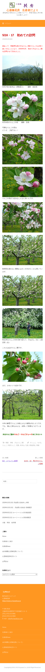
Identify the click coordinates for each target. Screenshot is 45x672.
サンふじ (33, 443)
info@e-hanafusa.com (15, 618)
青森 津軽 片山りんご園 (15, 443)
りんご (4, 445)
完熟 (17, 445)
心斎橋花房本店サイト (9, 556)
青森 (37, 445)
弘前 (27, 445)
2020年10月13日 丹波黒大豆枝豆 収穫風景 (17, 507)
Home (4, 536)
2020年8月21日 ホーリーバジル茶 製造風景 (16, 512)
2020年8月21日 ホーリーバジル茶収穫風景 (16, 517)
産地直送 (32, 445)
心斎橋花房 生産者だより (22, 10)
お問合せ (5, 561)
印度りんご (11, 445)
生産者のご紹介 (7, 541)
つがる (39, 443)
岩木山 (22, 445)
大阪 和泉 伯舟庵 (9, 522)
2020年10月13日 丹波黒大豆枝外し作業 (15, 502)
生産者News (6, 546)
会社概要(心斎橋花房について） (13, 551)
